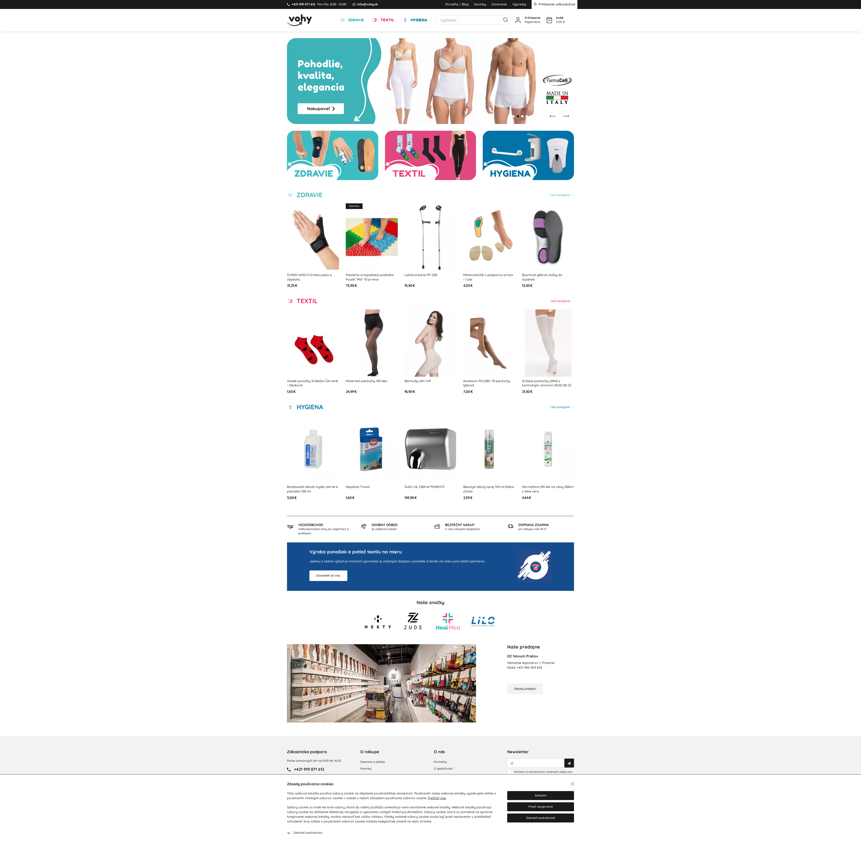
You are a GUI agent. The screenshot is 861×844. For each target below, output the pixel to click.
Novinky (480, 4)
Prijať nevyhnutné (540, 806)
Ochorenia (499, 4)
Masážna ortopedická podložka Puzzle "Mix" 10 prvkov (370, 277)
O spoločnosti (443, 768)
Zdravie (355, 20)
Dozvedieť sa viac (328, 575)
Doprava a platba (372, 762)
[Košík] (549, 20)
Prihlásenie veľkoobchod (556, 4)
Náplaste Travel (358, 487)
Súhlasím (541, 795)
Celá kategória (560, 195)
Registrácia (532, 22)
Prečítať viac (437, 798)
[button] (509, 116)
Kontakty (440, 762)
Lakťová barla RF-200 (420, 275)
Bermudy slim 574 (417, 381)
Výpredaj (519, 4)
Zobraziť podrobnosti (307, 832)
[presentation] (552, 116)
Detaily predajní (525, 688)
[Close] (572, 784)
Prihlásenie (532, 18)
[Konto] (517, 20)
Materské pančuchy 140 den (366, 381)
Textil (386, 20)
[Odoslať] (569, 763)
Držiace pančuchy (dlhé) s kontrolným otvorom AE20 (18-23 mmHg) (546, 385)
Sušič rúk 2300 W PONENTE (424, 487)
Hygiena (418, 20)
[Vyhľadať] (505, 19)
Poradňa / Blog (457, 4)
